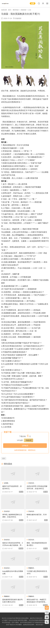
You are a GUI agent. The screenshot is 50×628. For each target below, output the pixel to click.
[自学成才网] (5, 3)
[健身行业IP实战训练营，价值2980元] (12, 474)
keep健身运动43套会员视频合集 (12, 572)
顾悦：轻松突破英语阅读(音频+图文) (37, 544)
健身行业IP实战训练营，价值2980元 (12, 487)
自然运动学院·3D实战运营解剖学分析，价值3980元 (37, 487)
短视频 (6, 483)
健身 (3, 458)
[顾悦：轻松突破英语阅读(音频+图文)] (37, 530)
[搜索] (39, 3)
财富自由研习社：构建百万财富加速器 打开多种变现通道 (37, 600)
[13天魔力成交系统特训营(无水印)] (37, 559)
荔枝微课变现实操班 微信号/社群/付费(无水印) (12, 600)
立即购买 (25, 446)
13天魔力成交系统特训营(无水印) (37, 572)
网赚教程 (31, 568)
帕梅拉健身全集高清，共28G (37, 515)
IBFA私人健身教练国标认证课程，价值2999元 (12, 515)
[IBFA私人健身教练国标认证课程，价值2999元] (12, 502)
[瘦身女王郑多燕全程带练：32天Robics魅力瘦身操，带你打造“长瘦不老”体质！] (12, 530)
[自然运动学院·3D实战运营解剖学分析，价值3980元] (37, 474)
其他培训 (18, 18)
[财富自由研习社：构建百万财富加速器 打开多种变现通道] (37, 587)
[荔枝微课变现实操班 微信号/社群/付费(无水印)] (12, 587)
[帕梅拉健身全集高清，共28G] (37, 502)
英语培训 (31, 540)
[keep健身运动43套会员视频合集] (12, 559)
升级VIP (28, 440)
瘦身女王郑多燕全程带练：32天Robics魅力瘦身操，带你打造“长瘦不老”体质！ (12, 544)
